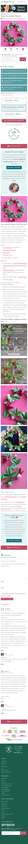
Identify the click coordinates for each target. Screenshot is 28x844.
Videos (3, 817)
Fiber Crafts (4, 805)
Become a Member (5, 789)
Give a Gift (3, 782)
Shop (2, 780)
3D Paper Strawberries (10, 497)
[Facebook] (8, 825)
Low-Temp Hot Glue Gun (9, 250)
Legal (2, 764)
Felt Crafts (4, 803)
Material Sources (5, 791)
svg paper (15, 18)
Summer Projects (9, 18)
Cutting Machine (7, 247)
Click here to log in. (18, 125)
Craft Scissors (6, 252)
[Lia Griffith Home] (7, 2)
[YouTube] (10, 825)
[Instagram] (5, 825)
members (16, 319)
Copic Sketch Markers (8, 270)
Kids (2, 810)
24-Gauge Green (22, 277)
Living (2, 812)
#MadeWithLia (20, 502)
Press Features (4, 770)
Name (3, 581)
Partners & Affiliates (6, 772)
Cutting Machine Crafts (7, 814)
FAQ (2, 768)
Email (3, 587)
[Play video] (14, 8)
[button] (23, 50)
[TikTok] (13, 825)
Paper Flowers (4, 801)
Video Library (4, 787)
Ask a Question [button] (14, 146)
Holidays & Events (5, 808)
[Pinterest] (2, 825)
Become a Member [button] (14, 167)
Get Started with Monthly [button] (14, 120)
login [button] (24, 1)
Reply (2, 650)
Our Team (3, 761)
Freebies (3, 793)
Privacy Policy (4, 766)
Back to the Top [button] (15, 547)
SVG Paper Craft (21, 18)
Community (4, 778)
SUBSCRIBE (22, 59)
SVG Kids (3, 14)
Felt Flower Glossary (6, 785)
